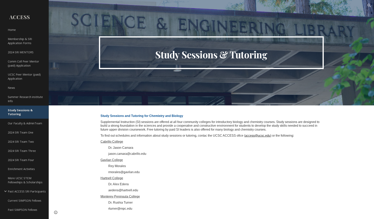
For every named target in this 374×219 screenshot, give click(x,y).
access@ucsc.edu (257, 135)
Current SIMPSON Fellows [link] (24, 200)
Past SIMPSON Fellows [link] (22, 210)
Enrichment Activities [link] (21, 169)
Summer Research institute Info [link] (25, 99)
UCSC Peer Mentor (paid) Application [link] (24, 76)
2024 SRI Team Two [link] (21, 141)
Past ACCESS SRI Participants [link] (27, 191)
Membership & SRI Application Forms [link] (20, 41)
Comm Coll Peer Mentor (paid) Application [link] (23, 63)
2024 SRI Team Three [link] (22, 151)
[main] (211, 52)
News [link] (11, 88)
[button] (369, 5)
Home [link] (12, 30)
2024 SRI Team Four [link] (21, 160)
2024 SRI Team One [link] (20, 132)
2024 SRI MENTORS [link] (21, 52)
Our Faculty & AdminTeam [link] (25, 123)
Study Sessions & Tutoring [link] (20, 112)
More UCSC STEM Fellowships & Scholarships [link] (25, 180)
